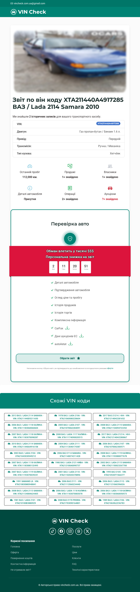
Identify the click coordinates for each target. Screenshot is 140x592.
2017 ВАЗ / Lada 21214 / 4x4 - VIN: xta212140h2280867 (116, 436)
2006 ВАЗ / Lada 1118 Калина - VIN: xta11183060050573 (116, 492)
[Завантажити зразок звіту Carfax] (67, 328)
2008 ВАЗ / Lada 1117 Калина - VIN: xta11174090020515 (71, 436)
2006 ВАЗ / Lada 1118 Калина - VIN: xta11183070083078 (71, 492)
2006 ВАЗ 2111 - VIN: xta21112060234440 (71, 483)
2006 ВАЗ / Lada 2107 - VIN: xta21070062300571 (116, 445)
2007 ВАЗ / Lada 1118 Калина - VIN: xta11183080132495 (27, 464)
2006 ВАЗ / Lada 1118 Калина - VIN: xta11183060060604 (27, 426)
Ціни (74, 552)
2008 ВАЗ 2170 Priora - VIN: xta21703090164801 (71, 501)
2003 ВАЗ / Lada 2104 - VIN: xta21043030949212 (27, 454)
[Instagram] (70, 531)
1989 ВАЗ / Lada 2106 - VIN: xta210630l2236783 (116, 501)
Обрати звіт (68, 358)
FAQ (74, 564)
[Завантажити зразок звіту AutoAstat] (70, 344)
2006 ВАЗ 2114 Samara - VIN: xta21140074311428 (71, 454)
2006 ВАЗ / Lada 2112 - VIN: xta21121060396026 (116, 483)
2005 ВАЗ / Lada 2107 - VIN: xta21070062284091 (71, 426)
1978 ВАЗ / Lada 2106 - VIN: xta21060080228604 (71, 417)
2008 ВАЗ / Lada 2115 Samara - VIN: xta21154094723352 (116, 426)
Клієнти (76, 558)
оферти (110, 368)
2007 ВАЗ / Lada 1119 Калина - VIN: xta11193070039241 (27, 473)
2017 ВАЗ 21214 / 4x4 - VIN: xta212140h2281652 (116, 417)
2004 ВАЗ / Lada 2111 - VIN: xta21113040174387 (71, 445)
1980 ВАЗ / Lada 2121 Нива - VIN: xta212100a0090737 (71, 464)
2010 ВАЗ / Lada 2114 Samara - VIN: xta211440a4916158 (27, 445)
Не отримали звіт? (21, 570)
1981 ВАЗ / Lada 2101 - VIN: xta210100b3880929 (27, 501)
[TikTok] (52, 531)
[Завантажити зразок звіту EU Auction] (81, 336)
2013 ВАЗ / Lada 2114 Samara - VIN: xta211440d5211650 (27, 417)
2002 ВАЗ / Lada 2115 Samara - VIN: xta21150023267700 (116, 464)
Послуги (76, 546)
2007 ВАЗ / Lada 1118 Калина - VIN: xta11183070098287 (27, 436)
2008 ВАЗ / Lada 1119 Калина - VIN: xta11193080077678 (116, 454)
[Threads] (78, 531)
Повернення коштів (21, 558)
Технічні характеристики (85, 570)
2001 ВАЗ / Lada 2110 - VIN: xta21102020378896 (71, 473)
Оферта (15, 552)
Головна (15, 546)
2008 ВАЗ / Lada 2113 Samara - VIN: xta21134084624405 (27, 492)
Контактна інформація (23, 564)
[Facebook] (61, 531)
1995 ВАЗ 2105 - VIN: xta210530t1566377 (115, 473)
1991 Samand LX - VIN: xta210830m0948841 (27, 483)
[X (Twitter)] (87, 531)
